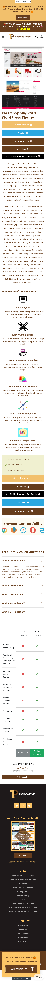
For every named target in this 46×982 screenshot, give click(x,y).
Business (23, 929)
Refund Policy (23, 896)
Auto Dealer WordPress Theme (23, 912)
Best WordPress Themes (23, 876)
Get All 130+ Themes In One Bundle (22, 156)
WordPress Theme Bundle (7, 742)
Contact (23, 884)
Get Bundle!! (23, 18)
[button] (3, 36)
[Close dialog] (38, 954)
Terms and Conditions (23, 888)
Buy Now (23, 856)
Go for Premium (21, 125)
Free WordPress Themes (23, 904)
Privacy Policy (23, 892)
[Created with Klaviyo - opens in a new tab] (21, 978)
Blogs (23, 900)
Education (23, 941)
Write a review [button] (23, 777)
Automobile (23, 926)
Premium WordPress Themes (23, 880)
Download (22, 149)
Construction (23, 933)
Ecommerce (23, 937)
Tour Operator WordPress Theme (23, 908)
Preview (21, 133)
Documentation (21, 141)
